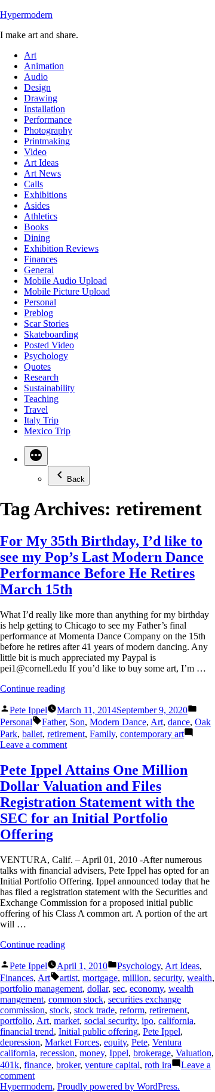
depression (20, 1042)
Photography (48, 130)
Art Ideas (41, 162)
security (167, 978)
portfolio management (41, 988)
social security (110, 1021)
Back (76, 479)
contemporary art (152, 734)
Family (102, 734)
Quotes (37, 366)
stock (59, 1010)
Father (53, 722)
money (92, 1053)
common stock (75, 999)
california (176, 1021)
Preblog (38, 313)
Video (35, 152)
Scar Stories (46, 323)
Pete (139, 1042)
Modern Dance (118, 722)
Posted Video (49, 345)
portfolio (16, 1021)
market (66, 1021)
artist (69, 978)
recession (57, 1053)
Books (36, 227)
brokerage (152, 1053)
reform (132, 1010)
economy (147, 988)
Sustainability (49, 388)
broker (68, 1065)
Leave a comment (33, 745)
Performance (48, 120)
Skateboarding (51, 334)
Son (77, 722)
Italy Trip (41, 420)
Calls (33, 184)
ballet (32, 734)
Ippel (118, 1053)
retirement (66, 734)
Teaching (41, 399)
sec (119, 988)
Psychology (46, 356)
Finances (40, 259)
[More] (36, 456)
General (39, 270)
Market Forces (72, 1042)
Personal (40, 302)
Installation (44, 109)
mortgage (100, 978)
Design (37, 87)
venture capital (112, 1065)
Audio (36, 77)
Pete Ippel (28, 710)
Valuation (193, 1053)
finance (37, 1065)
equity (115, 1042)
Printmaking (47, 141)
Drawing (40, 98)
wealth (199, 978)
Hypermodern (26, 15)
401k (9, 1065)
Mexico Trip (47, 431)
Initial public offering (98, 1031)
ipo (147, 1021)
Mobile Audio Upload (65, 281)
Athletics (40, 216)
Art (30, 55)
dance (179, 722)
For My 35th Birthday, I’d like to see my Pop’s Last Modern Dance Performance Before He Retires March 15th (102, 565)
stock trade (94, 1010)
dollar (97, 988)
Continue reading (32, 688)
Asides (37, 205)
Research (41, 377)
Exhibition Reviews (61, 248)
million (135, 978)
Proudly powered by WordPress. (118, 1086)
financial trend (27, 1031)
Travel (36, 409)
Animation (44, 66)
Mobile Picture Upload (67, 291)
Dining (37, 238)
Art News (42, 173)
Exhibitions (45, 195)
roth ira (158, 1065)
